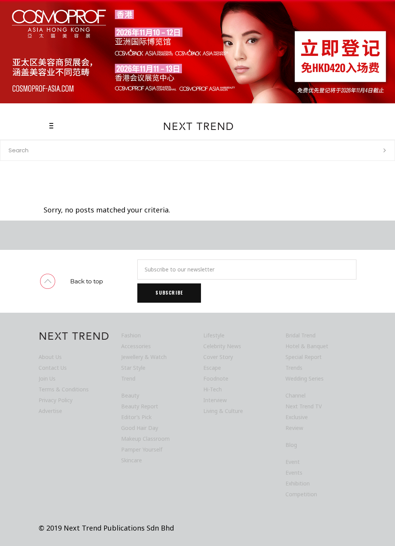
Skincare (131, 460)
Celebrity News (222, 346)
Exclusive (296, 417)
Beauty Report (139, 406)
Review (294, 427)
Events (293, 472)
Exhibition (297, 483)
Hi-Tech (212, 389)
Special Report (303, 357)
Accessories (136, 346)
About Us (50, 357)
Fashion (131, 335)
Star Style (133, 367)
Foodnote (215, 378)
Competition (301, 494)
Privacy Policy (56, 400)
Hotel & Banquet (306, 346)
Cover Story (218, 357)
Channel (295, 395)
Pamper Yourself (141, 449)
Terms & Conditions (64, 389)
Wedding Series (304, 378)
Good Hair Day (139, 427)
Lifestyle (214, 335)
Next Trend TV (303, 406)
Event (292, 461)
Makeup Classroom (145, 438)
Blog (291, 444)
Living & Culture (223, 411)
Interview (215, 400)
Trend (128, 378)
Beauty (130, 395)
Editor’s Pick (136, 417)
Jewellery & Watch (144, 357)
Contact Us (53, 367)
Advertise (50, 411)
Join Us (47, 378)
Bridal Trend (300, 335)
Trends (293, 367)
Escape (212, 367)
